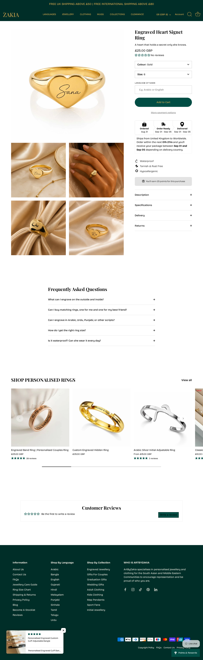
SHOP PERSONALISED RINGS (43, 380)
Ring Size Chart (22, 589)
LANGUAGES (49, 14)
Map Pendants (95, 599)
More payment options (163, 112)
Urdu (53, 620)
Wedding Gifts (95, 584)
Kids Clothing (95, 594)
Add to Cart (163, 102)
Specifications (143, 204)
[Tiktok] (140, 589)
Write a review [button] (168, 514)
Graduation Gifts (97, 579)
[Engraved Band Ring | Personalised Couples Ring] (40, 417)
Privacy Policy (21, 599)
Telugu (54, 614)
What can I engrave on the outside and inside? (76, 299)
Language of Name (145, 83)
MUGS (100, 14)
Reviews (18, 614)
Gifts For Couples (97, 574)
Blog (15, 604)
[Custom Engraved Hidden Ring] (101, 417)
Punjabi (55, 599)
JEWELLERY (68, 14)
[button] (143, 55)
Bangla (55, 574)
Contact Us (19, 574)
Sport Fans (93, 604)
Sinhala (55, 604)
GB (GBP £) (162, 14)
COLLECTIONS (117, 14)
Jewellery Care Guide (25, 584)
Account (179, 14)
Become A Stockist (24, 609)
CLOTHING (85, 14)
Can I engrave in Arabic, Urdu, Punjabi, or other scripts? (81, 320)
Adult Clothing (95, 589)
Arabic (55, 569)
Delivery (140, 215)
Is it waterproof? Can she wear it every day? (74, 340)
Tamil (54, 609)
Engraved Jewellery (98, 569)
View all (186, 380)
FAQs (16, 579)
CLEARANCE (137, 14)
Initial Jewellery (96, 609)
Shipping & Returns (24, 594)
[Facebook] (125, 589)
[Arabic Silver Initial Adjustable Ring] (163, 417)
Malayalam (57, 594)
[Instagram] (132, 589)
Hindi (54, 589)
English (55, 579)
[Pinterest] (148, 589)
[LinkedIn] (155, 589)
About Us (18, 569)
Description (142, 194)
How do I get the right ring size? (67, 330)
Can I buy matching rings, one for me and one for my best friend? (87, 309)
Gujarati (55, 584)
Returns (140, 225)
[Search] (189, 14)
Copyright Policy (146, 647)
